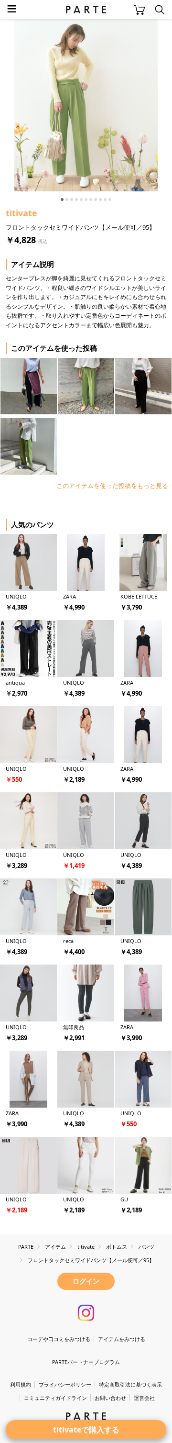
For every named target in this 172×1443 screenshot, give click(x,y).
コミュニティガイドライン (55, 1397)
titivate (21, 213)
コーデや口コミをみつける (58, 1339)
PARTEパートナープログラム (86, 1361)
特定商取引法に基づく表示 (130, 1384)
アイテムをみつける (121, 1339)
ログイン (86, 1281)
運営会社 (144, 1397)
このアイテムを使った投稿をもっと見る (112, 485)
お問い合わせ (110, 1397)
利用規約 (20, 1384)
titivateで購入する (86, 1429)
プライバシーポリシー (65, 1384)
